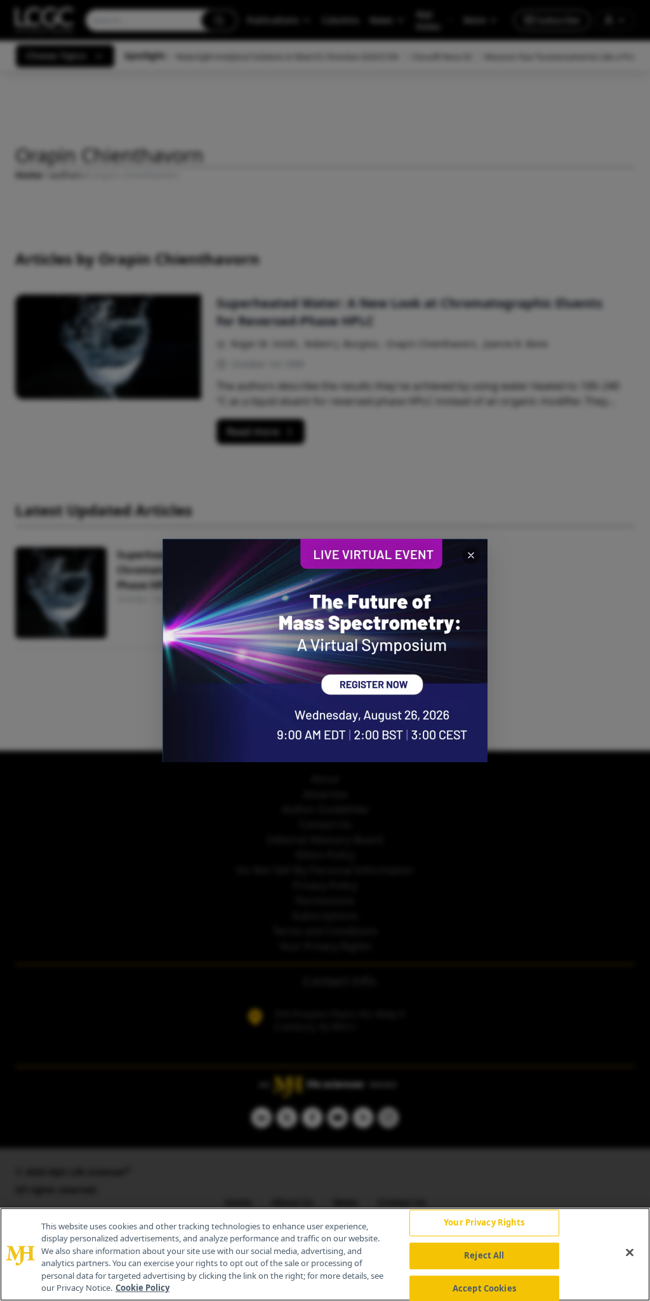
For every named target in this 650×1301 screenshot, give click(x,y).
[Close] (630, 1253)
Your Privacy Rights (484, 1223)
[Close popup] (471, 555)
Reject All (484, 1255)
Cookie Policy (142, 1287)
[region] (325, 1254)
